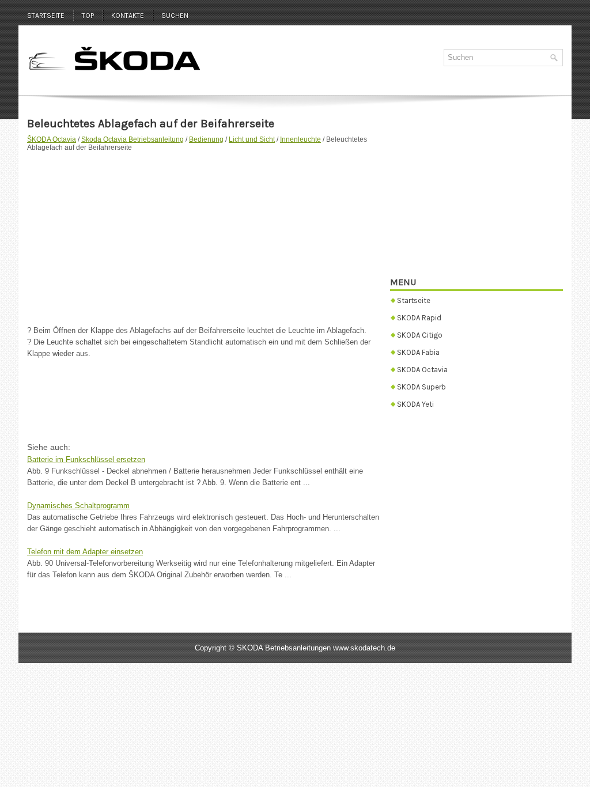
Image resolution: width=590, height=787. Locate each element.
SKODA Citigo (419, 335)
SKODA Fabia (418, 352)
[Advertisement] (204, 232)
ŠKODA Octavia (51, 139)
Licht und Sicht (252, 139)
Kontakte (127, 16)
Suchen (174, 16)
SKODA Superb (421, 387)
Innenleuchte (300, 139)
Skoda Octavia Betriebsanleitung (132, 139)
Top (88, 16)
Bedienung (206, 139)
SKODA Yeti (415, 404)
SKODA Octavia (422, 369)
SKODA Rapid (419, 317)
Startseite (46, 16)
